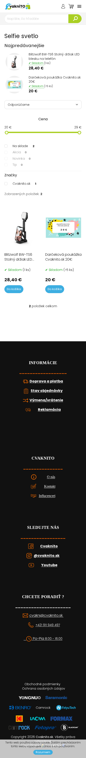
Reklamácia (49, 409)
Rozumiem (43, 752)
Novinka (22, 158)
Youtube (49, 565)
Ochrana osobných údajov (43, 688)
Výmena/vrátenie (46, 400)
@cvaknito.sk (47, 555)
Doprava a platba (46, 381)
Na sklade (23, 146)
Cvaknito (49, 546)
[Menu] (79, 6)
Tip (18, 165)
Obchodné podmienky (42, 684)
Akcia (20, 152)
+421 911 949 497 (48, 625)
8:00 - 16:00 (53, 639)
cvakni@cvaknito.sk (46, 615)
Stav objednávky (47, 390)
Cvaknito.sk (24, 183)
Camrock (43, 707)
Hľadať (75, 18)
